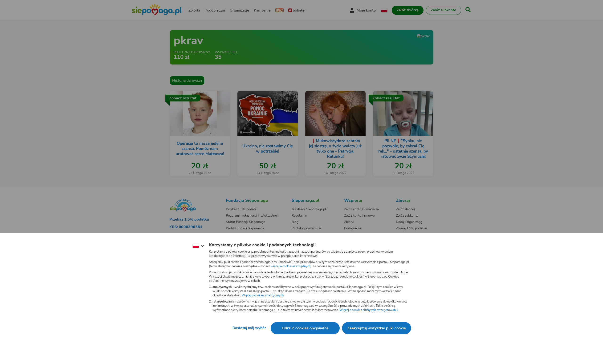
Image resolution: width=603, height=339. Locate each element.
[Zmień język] (198, 246)
